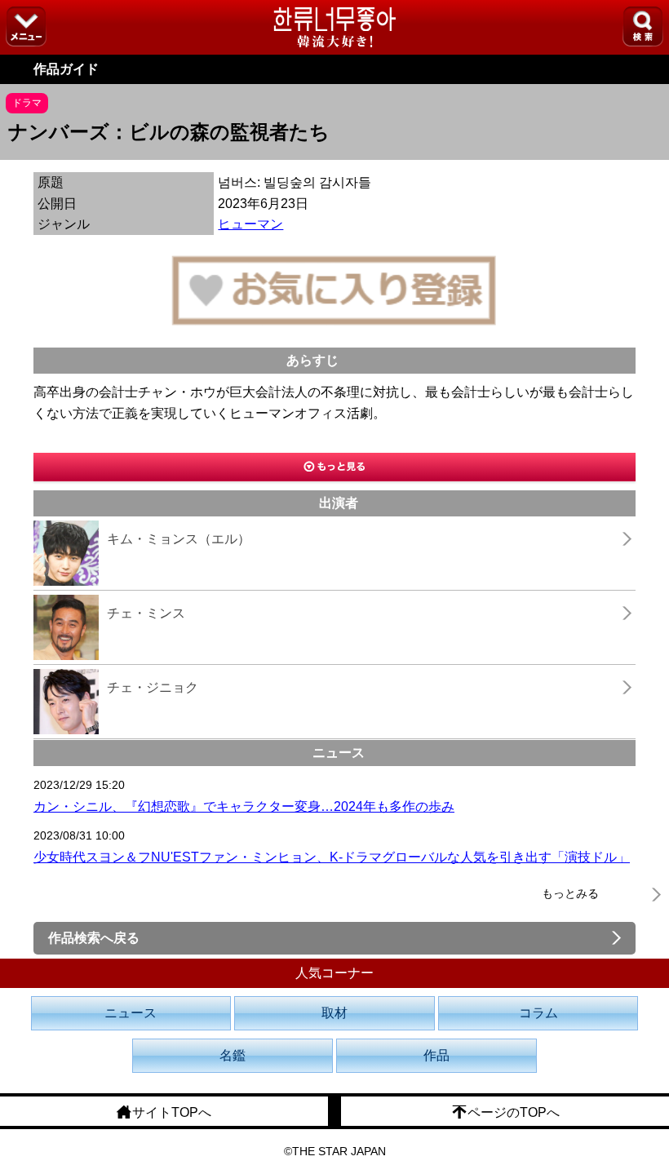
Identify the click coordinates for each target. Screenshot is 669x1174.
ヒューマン (250, 224)
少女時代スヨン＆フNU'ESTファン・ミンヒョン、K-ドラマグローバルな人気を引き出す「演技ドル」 (331, 857)
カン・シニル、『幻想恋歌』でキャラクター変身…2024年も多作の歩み (243, 806)
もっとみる (570, 893)
